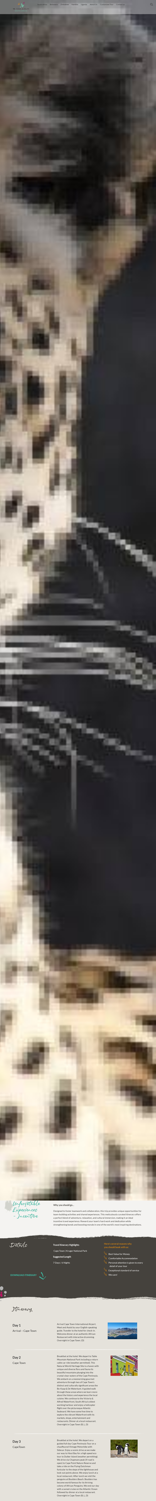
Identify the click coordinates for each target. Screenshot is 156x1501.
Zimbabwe (64, 4)
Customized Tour (106, 4)
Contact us (120, 4)
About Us (93, 4)
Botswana (54, 4)
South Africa (42, 4)
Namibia (74, 4)
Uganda (84, 4)
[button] (151, 4)
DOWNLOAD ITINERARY (23, 1275)
